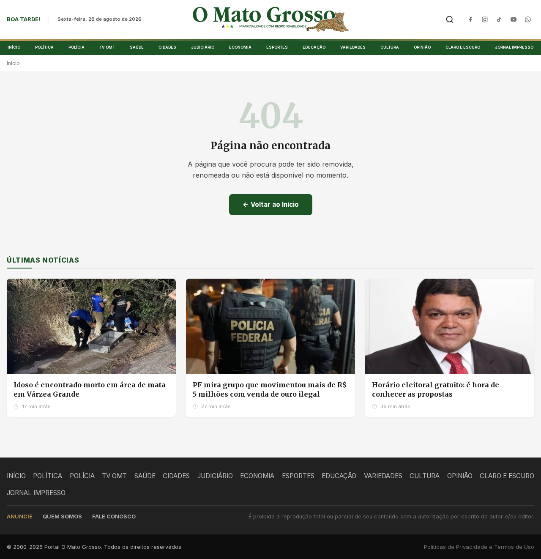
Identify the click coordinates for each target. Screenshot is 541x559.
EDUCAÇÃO (314, 47)
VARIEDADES (353, 47)
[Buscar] (449, 19)
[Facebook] (470, 19)
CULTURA (389, 47)
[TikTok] (499, 19)
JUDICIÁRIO (202, 47)
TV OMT (107, 47)
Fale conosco (114, 516)
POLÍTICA (44, 47)
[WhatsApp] (528, 19)
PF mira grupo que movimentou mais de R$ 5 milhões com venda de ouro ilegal (270, 389)
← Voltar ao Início (271, 204)
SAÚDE (137, 47)
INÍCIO (14, 47)
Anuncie (20, 516)
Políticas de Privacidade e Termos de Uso (479, 547)
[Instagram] (484, 19)
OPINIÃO (422, 47)
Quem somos (62, 516)
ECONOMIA (240, 47)
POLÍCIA (76, 47)
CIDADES (167, 47)
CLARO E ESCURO (462, 47)
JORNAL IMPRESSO (514, 47)
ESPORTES (277, 47)
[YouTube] (513, 19)
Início (13, 63)
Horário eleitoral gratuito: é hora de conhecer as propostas (435, 389)
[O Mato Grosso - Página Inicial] (271, 19)
